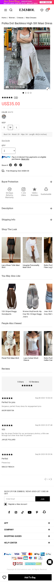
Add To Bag (29, 577)
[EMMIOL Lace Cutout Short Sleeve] (33, 343)
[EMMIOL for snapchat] (44, 512)
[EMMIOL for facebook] (9, 512)
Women (12, 18)
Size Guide (6, 141)
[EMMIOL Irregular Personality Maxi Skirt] (32, 250)
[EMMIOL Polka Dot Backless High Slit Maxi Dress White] (4, 118)
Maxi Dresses (31, 18)
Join (42, 499)
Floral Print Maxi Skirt (10, 358)
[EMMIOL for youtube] (29, 512)
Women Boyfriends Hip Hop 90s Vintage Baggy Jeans (32, 314)
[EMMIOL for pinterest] (37, 512)
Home (4, 18)
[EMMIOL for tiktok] (22, 512)
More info (25, 159)
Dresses (20, 18)
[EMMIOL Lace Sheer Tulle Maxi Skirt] (11, 250)
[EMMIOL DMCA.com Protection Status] (33, 565)
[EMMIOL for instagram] (16, 512)
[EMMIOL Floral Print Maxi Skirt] (11, 343)
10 (16, 97)
